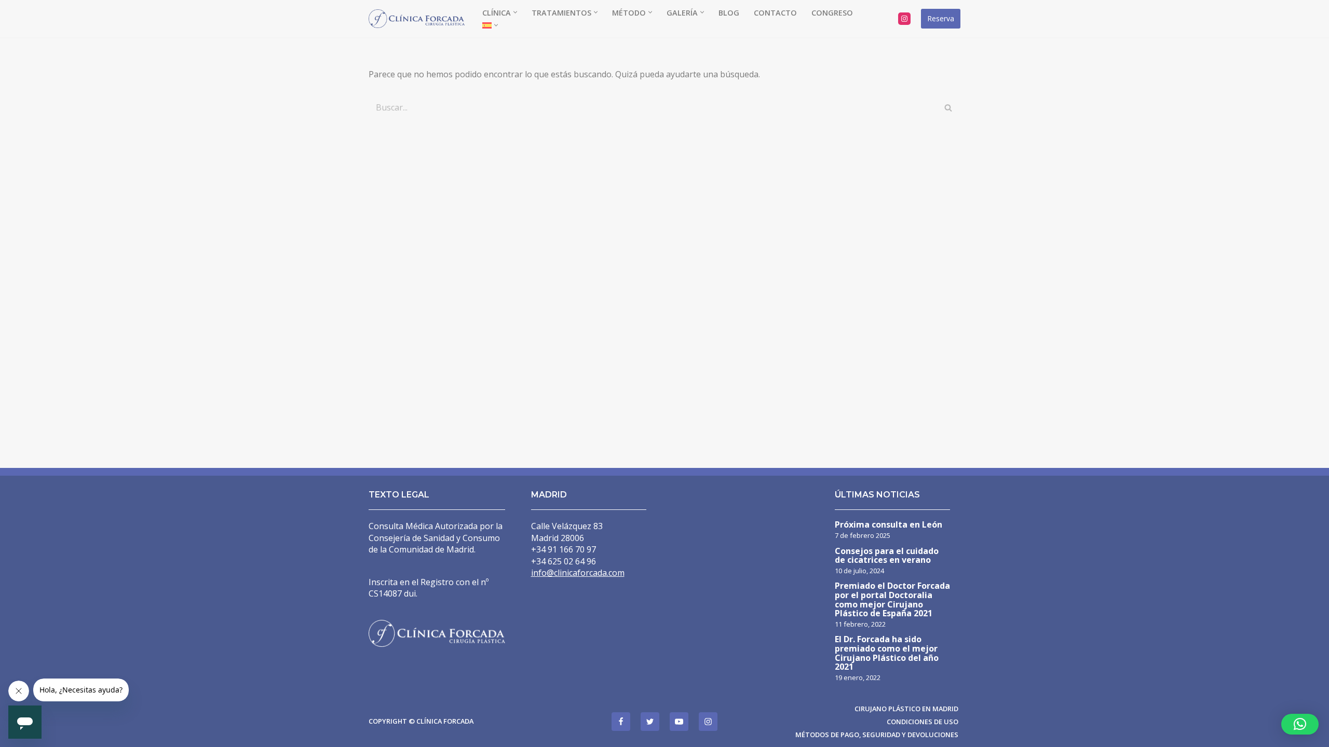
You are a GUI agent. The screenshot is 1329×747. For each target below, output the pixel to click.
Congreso (832, 13)
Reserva (940, 18)
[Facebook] (621, 721)
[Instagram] (904, 18)
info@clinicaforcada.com (578, 572)
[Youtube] (679, 721)
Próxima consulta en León (888, 525)
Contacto (775, 13)
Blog (728, 13)
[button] (515, 12)
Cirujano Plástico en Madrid (906, 708)
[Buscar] (948, 107)
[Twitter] (650, 721)
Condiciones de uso (922, 721)
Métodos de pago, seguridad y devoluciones (876, 734)
